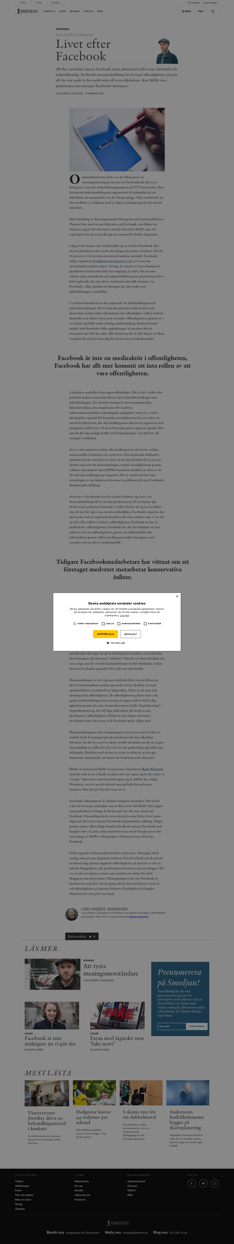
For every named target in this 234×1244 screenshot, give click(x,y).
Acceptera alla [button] (105, 634)
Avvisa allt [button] (130, 634)
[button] (117, 643)
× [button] (177, 596)
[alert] (117, 622)
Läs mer (124, 615)
